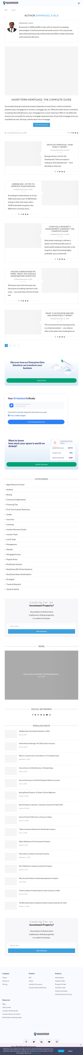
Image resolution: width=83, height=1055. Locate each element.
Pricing (4, 984)
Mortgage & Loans (13, 554)
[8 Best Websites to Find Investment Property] (11, 844)
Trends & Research (13, 584)
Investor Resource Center (16, 529)
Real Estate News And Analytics (18, 574)
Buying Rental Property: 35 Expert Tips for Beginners (37, 792)
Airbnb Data (59, 977)
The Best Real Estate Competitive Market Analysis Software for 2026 (43, 903)
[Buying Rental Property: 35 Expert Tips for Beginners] (11, 795)
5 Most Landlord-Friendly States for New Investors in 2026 (39, 890)
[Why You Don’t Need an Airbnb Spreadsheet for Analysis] (11, 881)
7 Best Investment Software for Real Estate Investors (37, 829)
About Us (5, 981)
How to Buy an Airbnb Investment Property (34, 854)
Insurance (10, 519)
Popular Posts (11, 559)
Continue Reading (41, 125)
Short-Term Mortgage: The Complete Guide (41, 99)
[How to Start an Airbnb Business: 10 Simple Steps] (11, 771)
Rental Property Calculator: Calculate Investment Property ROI (41, 805)
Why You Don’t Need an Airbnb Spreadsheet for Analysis (38, 878)
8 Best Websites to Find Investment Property (34, 841)
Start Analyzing (41, 631)
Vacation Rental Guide (10, 1011)
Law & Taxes (11, 539)
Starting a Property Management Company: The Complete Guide (59, 229)
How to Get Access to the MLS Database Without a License (39, 780)
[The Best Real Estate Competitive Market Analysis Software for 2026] (11, 906)
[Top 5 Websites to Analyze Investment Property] (11, 869)
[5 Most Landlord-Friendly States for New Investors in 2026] (11, 893)
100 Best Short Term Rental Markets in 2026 (34, 731)
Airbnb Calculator (41, 464)
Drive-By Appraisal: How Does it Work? (60, 146)
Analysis (9, 489)
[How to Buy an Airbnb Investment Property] (11, 857)
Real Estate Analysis (14, 564)
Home (4, 977)
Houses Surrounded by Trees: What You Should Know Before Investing (23, 273)
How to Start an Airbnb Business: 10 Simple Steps (36, 768)
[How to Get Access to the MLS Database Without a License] (11, 783)
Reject (70, 1051)
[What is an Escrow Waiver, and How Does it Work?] (23, 322)
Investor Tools (12, 534)
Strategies (10, 579)
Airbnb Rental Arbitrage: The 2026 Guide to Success (37, 743)
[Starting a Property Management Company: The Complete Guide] (23, 236)
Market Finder (60, 981)
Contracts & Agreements (16, 499)
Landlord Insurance (35, 984)
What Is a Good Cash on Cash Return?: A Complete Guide (39, 756)
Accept (61, 1051)
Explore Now (41, 380)
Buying (9, 494)
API (30, 977)
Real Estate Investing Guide (12, 1017)
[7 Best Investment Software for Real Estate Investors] (11, 832)
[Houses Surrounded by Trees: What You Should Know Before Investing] (60, 280)
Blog (6, 10)
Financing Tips (12, 504)
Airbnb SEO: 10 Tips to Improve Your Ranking (23, 185)
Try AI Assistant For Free (36, 422)
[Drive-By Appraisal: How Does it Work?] (23, 154)
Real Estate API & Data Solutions (19, 569)
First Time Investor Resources (18, 509)
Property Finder (60, 984)
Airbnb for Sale (60, 988)
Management (11, 544)
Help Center (6, 1007)
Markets (9, 549)
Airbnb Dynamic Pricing (63, 994)
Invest (31, 981)
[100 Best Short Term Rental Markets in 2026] (11, 734)
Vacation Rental (12, 589)
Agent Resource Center (15, 484)
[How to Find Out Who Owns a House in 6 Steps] (11, 820)
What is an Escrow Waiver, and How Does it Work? (60, 314)
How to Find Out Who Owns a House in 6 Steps (35, 817)
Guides (9, 514)
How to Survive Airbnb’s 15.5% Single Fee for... (41, 674)
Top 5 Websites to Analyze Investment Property (35, 866)
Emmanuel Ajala (26, 23)
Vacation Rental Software (37, 988)
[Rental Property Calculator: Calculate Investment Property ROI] (11, 808)
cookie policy (36, 1053)
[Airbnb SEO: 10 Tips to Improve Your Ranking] (60, 193)
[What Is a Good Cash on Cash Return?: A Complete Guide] (11, 759)
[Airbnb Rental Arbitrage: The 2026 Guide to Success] (11, 746)
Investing (10, 524)
